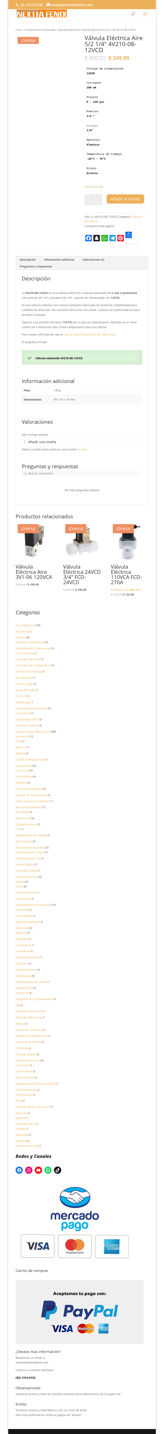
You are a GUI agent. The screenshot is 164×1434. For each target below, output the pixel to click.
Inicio (19, 30)
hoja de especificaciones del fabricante (89, 334)
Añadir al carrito (125, 199)
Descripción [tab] (28, 259)
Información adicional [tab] (59, 259)
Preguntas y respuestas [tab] (36, 266)
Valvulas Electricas (68, 30)
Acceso (82, 449)
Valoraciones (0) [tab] (93, 259)
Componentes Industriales (40, 30)
